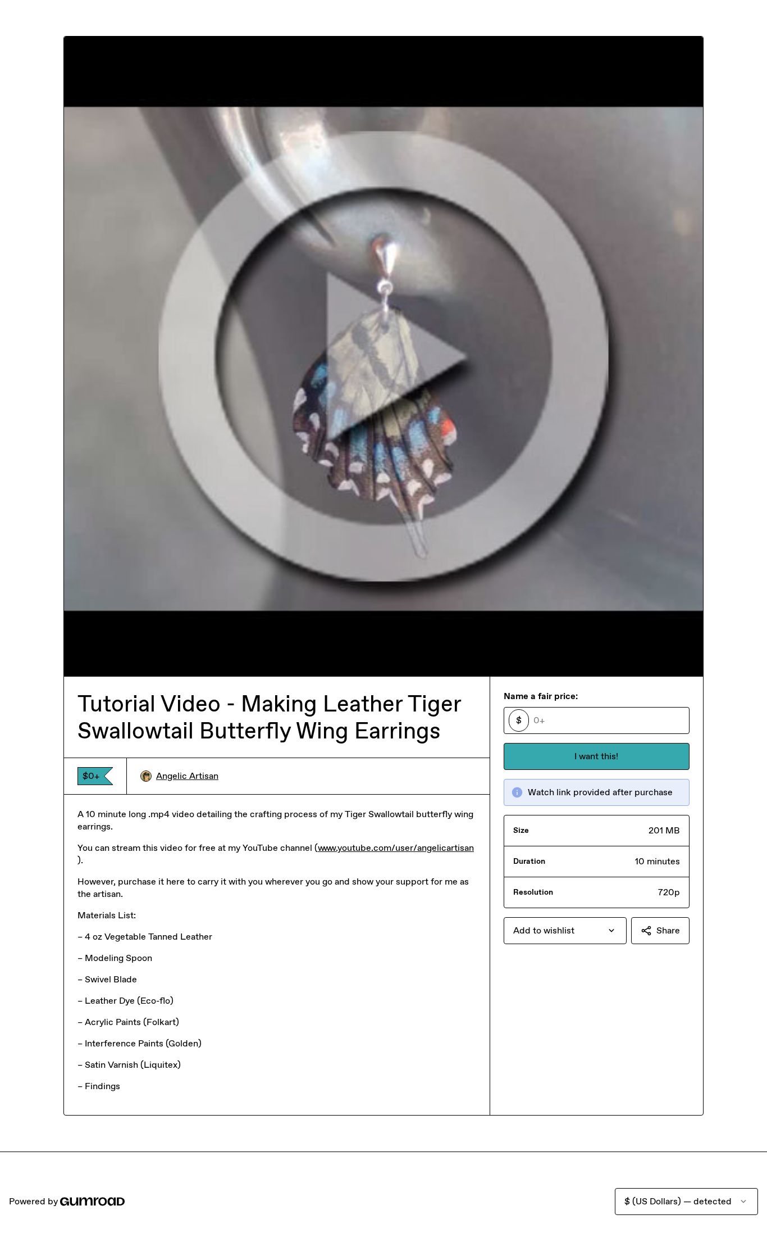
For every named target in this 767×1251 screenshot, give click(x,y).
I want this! (596, 756)
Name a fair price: (541, 696)
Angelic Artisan (187, 775)
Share (668, 930)
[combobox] (565, 930)
